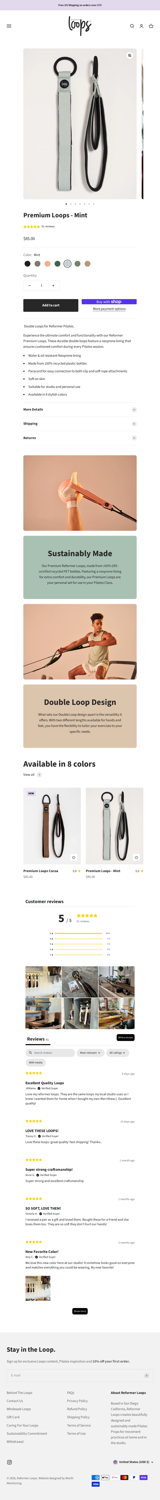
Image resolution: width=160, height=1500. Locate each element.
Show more (80, 1311)
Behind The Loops (19, 1392)
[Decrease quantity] (30, 286)
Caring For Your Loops (22, 1425)
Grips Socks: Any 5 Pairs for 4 (80, 5)
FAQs (70, 1392)
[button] (80, 933)
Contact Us (15, 1401)
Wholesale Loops (19, 1409)
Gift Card (13, 1417)
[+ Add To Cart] (74, 857)
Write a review (125, 1037)
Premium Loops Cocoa (40, 871)
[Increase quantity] (53, 286)
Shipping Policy (78, 1417)
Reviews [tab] (38, 1039)
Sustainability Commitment (27, 1433)
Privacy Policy (77, 1401)
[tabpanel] (80, 1184)
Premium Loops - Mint (103, 871)
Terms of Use (76, 1433)
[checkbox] (36, 1063)
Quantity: (30, 275)
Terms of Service (79, 1425)
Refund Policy (77, 1409)
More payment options (109, 308)
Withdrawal (15, 1441)
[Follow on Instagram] (9, 1462)
